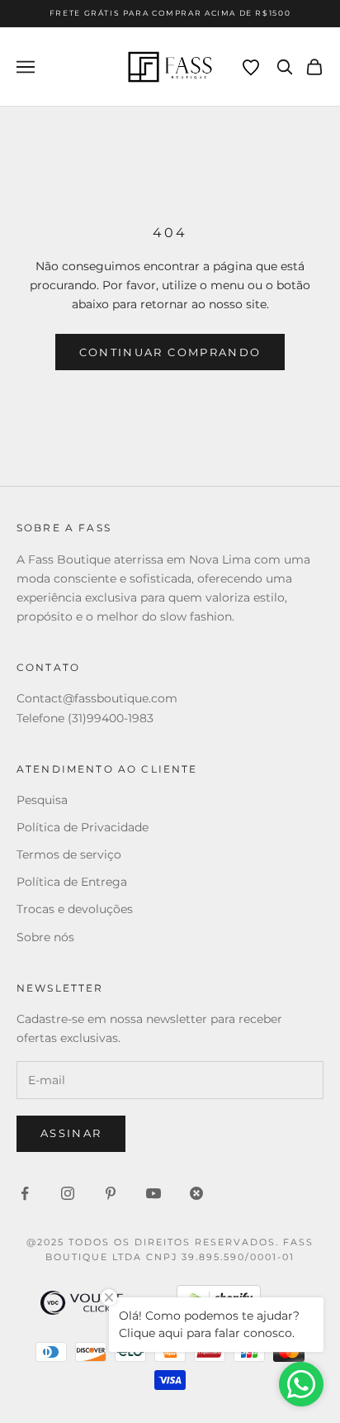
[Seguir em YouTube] (153, 1193)
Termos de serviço (69, 854)
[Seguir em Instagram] (67, 1193)
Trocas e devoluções (75, 909)
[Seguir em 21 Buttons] (196, 1193)
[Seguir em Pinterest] (110, 1193)
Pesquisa (42, 799)
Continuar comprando (170, 352)
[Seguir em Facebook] (25, 1193)
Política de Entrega (72, 881)
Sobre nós (45, 937)
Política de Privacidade (83, 827)
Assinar (71, 1133)
